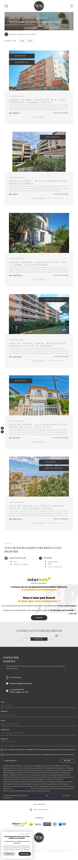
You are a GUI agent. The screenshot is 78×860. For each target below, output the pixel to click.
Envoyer (67, 761)
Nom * (3, 702)
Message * (4, 739)
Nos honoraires (46, 850)
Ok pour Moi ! (24, 854)
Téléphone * (5, 730)
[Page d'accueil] (39, 6)
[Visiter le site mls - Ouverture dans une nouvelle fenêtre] (62, 824)
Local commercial (55, 567)
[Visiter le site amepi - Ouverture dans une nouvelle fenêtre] (38, 824)
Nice (15, 562)
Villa (50, 564)
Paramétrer (9, 854)
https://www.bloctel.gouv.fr (21, 788)
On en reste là (24, 834)
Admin (71, 850)
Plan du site (55, 850)
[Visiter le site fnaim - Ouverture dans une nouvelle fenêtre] (31, 824)
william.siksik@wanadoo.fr (21, 683)
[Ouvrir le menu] (71, 6)
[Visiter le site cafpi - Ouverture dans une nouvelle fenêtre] (47, 824)
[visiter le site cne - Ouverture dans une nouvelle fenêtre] (55, 824)
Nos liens (50, 851)
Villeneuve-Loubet (21, 564)
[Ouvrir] (6, 6)
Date (30, 41)
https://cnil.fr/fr (68, 779)
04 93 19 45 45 (15, 677)
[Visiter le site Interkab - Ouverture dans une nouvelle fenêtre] (19, 824)
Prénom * (4, 711)
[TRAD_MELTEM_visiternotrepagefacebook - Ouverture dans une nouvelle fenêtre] (2, 428)
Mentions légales (63, 850)
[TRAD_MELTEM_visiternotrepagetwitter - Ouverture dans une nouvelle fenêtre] (2, 431)
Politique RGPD (58, 851)
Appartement (53, 562)
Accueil (12, 18)
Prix (22, 41)
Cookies (65, 851)
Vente (19, 18)
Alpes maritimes (29, 18)
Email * (3, 720)
